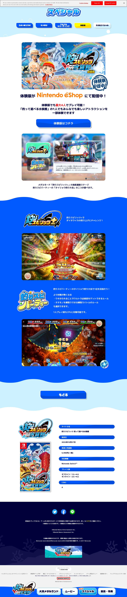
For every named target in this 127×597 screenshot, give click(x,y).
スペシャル (88, 591)
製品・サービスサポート (49, 573)
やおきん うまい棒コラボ (24, 25)
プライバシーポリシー (65, 573)
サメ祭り (44, 25)
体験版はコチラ (63, 123)
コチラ (88, 521)
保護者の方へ (103, 573)
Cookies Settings (83, 3)
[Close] (124, 3)
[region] (63, 3)
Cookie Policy (49, 4)
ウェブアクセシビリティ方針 (118, 573)
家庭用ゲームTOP (35, 573)
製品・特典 (107, 591)
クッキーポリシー (79, 573)
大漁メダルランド (49, 591)
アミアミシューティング (63, 25)
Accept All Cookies (110, 3)
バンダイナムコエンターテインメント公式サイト (14, 573)
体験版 (83, 25)
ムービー (70, 591)
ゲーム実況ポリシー (91, 573)
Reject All (96, 3)
